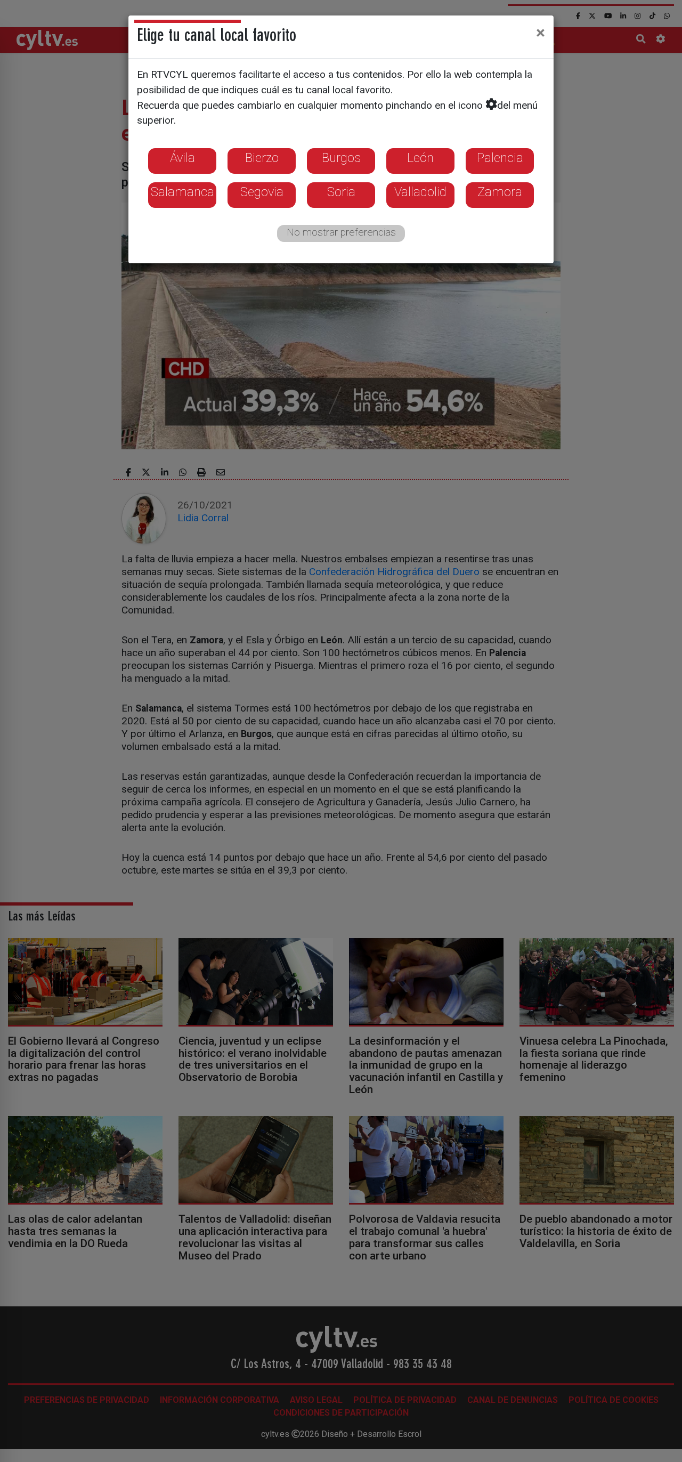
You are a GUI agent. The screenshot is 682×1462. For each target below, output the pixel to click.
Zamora (499, 191)
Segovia (261, 191)
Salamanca (182, 191)
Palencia (500, 157)
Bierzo (262, 157)
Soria (341, 191)
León (420, 157)
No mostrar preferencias (341, 232)
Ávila (182, 157)
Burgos (341, 157)
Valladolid (420, 191)
